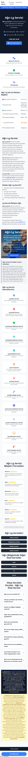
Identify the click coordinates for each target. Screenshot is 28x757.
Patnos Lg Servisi (14, 537)
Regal (14, 562)
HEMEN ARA (15, 754)
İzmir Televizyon (4, 756)
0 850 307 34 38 (14, 39)
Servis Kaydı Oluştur (14, 43)
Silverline (14, 566)
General (14, 575)
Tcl (14, 571)
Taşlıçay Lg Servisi (14, 550)
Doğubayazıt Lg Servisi (14, 542)
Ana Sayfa (11, 2)
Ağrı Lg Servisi (7, 21)
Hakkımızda (19, 2)
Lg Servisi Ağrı (6, 174)
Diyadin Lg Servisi (14, 546)
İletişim (12, 4)
